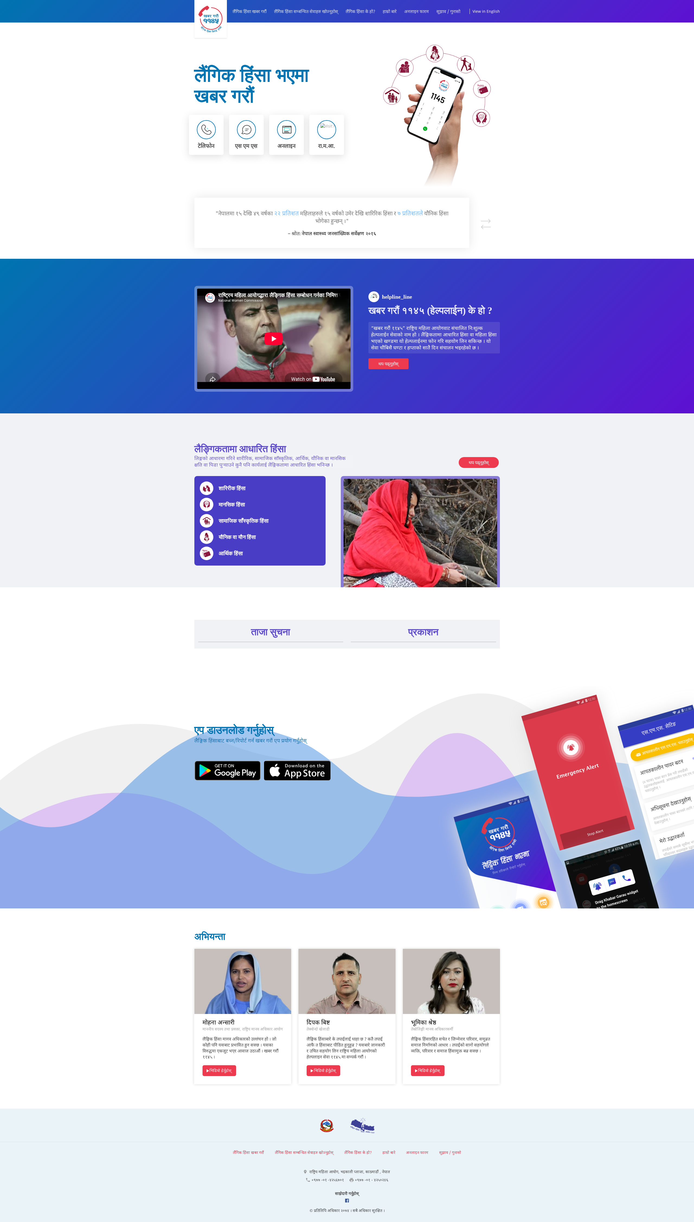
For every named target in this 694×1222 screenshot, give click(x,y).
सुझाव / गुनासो (448, 11)
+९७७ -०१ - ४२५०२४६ (371, 1179)
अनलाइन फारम (416, 11)
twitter (347, 1200)
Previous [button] (486, 227)
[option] (332, 223)
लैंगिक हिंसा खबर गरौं (249, 11)
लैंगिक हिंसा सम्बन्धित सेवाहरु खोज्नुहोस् (306, 11)
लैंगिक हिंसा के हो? (360, 11)
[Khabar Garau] (210, 19)
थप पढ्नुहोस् (388, 364)
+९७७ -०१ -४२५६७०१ (327, 1179)
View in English (486, 11)
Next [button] (486, 221)
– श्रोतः (294, 229)
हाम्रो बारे (390, 11)
